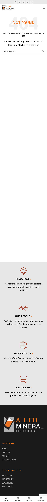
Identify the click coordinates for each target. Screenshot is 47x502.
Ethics (5, 456)
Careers (6, 452)
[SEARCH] (42, 51)
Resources (7, 486)
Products (7, 475)
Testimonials (9, 459)
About (5, 448)
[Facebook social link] (15, 2)
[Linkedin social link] (31, 2)
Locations (7, 482)
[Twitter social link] (19, 2)
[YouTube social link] (27, 2)
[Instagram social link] (23, 2)
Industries (7, 479)
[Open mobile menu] (44, 8)
